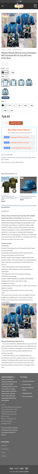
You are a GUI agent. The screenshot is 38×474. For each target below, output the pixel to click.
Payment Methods (28, 381)
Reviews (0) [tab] (5, 211)
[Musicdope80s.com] (19, 6)
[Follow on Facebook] (17, 1)
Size (2, 101)
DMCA (3, 456)
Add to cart (16, 123)
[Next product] (3, 64)
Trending (6, 159)
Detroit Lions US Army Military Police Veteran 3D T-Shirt (9, 198)
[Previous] (1, 191)
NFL (2, 159)
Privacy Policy (26, 384)
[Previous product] (6, 64)
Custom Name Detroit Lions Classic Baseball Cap (28, 197)
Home (3, 49)
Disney (13, 162)
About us (4, 445)
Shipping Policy (27, 393)
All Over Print (11, 157)
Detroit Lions (23, 157)
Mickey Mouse (17, 49)
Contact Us (5, 449)
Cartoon (9, 49)
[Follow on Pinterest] (20, 1)
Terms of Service (27, 396)
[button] (2, 6)
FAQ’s (3, 452)
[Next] (36, 191)
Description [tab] (5, 207)
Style (3, 68)
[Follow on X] (19, 1)
